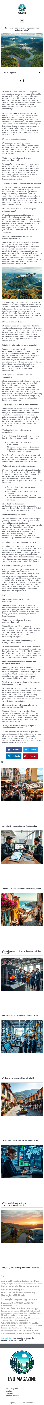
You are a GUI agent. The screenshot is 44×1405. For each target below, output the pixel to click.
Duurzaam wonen (29, 1286)
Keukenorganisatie (18, 1313)
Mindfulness (7, 1317)
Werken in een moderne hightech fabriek (18, 1078)
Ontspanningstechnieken (14, 1322)
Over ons (9, 1393)
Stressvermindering (27, 1330)
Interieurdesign (29, 1308)
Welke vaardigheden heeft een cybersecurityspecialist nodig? (14, 1204)
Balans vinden (5, 1281)
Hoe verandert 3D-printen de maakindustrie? (20, 1015)
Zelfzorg (36, 1333)
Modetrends (5, 1320)
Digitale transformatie (15, 1284)
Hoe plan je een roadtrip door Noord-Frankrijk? (21, 1268)
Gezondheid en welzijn (18, 1306)
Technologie (6, 1338)
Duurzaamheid (10, 1286)
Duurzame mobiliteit (11, 1292)
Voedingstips (28, 1333)
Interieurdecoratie (10, 1308)
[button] (22, 21)
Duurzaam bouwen (35, 1284)
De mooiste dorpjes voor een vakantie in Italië (20, 1141)
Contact (9, 1391)
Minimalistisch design (21, 1318)
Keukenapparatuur (6, 1313)
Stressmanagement (8, 1331)
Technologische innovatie (8, 1333)
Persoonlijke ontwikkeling (15, 1325)
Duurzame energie (11, 1289)
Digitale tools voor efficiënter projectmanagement (21, 888)
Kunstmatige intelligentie (33, 1313)
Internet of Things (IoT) (21, 1311)
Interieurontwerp (7, 1311)
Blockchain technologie (22, 1280)
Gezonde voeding (23, 1302)
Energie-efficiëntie (13, 1295)
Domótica (25, 1284)
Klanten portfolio (12, 1396)
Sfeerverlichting (30, 1325)
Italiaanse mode (35, 1311)
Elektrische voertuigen (28, 1293)
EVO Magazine (12, 1389)
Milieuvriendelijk (24, 1315)
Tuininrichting (20, 1333)
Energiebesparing (14, 1299)
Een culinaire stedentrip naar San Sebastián (19, 826)
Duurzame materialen (29, 1290)
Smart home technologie (22, 1328)
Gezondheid (6, 1305)
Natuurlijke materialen (19, 1320)
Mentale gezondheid (9, 1315)
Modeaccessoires (33, 1318)
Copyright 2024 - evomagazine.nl (22, 1403)
